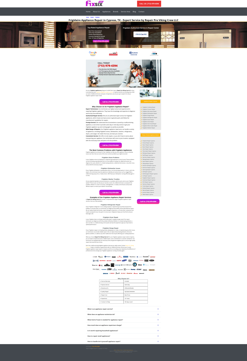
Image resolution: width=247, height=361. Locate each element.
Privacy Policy (119, 350)
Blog (134, 11)
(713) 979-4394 (153, 4)
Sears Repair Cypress (148, 161)
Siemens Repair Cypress (149, 184)
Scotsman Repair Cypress (149, 180)
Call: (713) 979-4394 (101, 41)
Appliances (106, 11)
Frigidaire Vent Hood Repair (149, 123)
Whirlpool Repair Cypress (149, 153)
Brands (115, 11)
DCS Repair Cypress (147, 182)
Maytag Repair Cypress (148, 159)
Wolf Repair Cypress (148, 155)
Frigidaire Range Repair (148, 115)
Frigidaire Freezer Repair (149, 109)
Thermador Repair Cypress (149, 151)
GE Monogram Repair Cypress (150, 174)
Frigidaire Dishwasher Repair (150, 113)
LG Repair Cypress (147, 176)
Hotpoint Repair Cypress (149, 141)
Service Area (125, 11)
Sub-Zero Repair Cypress (149, 157)
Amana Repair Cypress (148, 143)
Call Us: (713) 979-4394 (111, 102)
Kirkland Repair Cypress (148, 188)
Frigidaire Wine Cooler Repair (150, 125)
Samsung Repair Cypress (149, 169)
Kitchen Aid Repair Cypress (149, 165)
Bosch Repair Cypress (148, 147)
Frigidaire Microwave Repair (149, 111)
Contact (141, 11)
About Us (96, 11)
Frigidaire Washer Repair (149, 128)
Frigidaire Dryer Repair (148, 119)
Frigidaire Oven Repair (148, 121)
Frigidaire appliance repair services (104, 92)
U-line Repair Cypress (148, 186)
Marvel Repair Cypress (148, 190)
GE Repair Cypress (147, 171)
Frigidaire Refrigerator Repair (150, 117)
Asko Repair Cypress (148, 149)
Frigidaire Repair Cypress (149, 178)
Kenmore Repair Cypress (149, 167)
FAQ (115, 350)
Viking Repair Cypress (148, 163)
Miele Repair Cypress (148, 194)
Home (88, 11)
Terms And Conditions (128, 350)
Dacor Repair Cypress (148, 145)
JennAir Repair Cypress (148, 192)
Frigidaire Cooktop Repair (149, 107)
